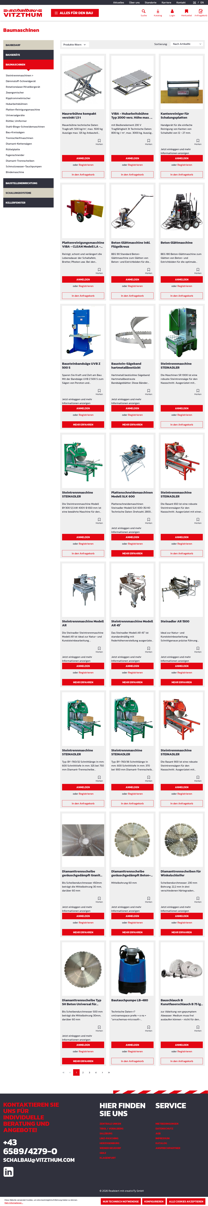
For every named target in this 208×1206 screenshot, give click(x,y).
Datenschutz (164, 1128)
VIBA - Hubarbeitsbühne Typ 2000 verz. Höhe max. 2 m (131, 116)
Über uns (134, 2)
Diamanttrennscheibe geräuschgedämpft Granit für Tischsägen (81, 873)
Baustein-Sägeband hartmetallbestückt (126, 366)
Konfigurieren (153, 1201)
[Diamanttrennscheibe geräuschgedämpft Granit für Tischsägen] (83, 840)
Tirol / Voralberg (111, 1128)
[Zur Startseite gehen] (22, 13)
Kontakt (181, 2)
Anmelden (83, 158)
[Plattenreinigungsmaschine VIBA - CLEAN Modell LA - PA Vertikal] (83, 211)
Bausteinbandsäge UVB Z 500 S (81, 366)
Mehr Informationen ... (14, 1202)
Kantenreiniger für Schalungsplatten (175, 116)
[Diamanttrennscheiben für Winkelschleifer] (182, 840)
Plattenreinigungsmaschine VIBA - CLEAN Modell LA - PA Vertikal (83, 245)
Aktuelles (118, 2)
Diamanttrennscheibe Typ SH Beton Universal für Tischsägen (81, 1002)
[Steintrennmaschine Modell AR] (83, 590)
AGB (158, 1133)
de (194, 2)
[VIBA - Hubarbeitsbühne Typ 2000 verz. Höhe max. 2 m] (132, 82)
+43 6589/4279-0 (30, 1146)
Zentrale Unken (110, 1124)
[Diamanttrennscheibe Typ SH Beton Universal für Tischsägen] (83, 969)
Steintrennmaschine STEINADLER (176, 366)
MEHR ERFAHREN (83, 424)
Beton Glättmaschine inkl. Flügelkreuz (130, 245)
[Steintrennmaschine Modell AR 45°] (132, 590)
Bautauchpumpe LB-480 (129, 1000)
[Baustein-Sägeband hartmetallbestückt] (132, 332)
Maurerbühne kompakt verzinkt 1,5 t (79, 116)
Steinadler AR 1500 (175, 621)
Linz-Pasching (109, 1138)
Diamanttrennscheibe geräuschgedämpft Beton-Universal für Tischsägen (131, 873)
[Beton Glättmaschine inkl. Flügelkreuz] (132, 211)
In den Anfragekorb (83, 174)
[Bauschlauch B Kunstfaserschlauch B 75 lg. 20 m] (182, 969)
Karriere (166, 2)
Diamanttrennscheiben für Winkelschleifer (181, 873)
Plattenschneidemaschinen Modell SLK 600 (132, 494)
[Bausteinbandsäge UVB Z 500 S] (83, 332)
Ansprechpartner (168, 1148)
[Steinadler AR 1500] (182, 590)
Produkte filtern (72, 44)
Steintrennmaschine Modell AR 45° (132, 623)
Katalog (161, 1143)
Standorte (150, 2)
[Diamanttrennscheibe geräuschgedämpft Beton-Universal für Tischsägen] (132, 840)
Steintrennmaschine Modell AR (83, 623)
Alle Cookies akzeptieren (186, 1201)
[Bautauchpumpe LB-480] (132, 969)
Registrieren (86, 165)
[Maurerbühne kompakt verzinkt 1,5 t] (83, 82)
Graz (103, 1153)
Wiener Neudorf (110, 1148)
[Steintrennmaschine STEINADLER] (182, 332)
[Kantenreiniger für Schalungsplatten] (182, 82)
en (202, 2)
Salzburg (106, 1133)
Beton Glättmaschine (177, 243)
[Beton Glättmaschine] (182, 211)
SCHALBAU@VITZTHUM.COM (34, 1160)
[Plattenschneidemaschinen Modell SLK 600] (132, 461)
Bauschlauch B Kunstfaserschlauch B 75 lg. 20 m (181, 1002)
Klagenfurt (108, 1158)
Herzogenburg (109, 1143)
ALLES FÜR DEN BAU (76, 13)
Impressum (162, 1138)
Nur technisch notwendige (121, 1201)
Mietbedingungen (167, 1124)
